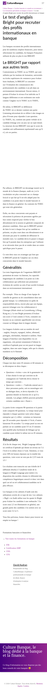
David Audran (20, 565)
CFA (8, 554)
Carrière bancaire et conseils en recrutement (27, 8)
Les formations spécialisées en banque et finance (18, 11)
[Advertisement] (23, 161)
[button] (43, 3)
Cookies (26, 686)
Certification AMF (13, 548)
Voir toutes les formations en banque (19, 539)
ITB (7, 545)
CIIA (8, 551)
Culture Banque (7, 8)
